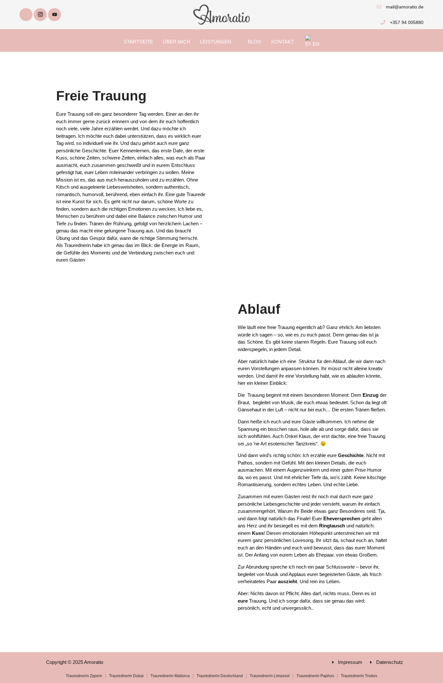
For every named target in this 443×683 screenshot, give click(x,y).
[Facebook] (25, 14)
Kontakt (282, 41)
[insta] (40, 14)
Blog (254, 41)
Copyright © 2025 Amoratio (74, 662)
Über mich (176, 41)
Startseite (138, 41)
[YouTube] (54, 14)
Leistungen (215, 41)
